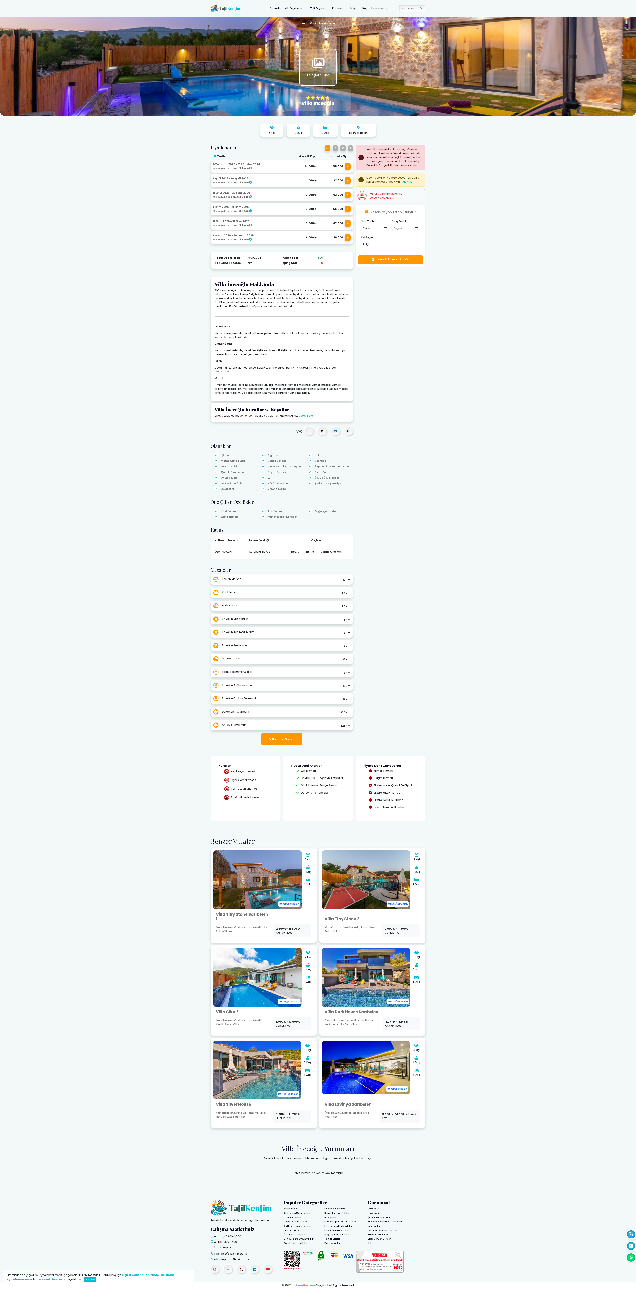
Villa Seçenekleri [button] (294, 8)
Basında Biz (374, 1208)
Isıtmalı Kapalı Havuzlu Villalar (340, 1221)
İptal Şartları (374, 1226)
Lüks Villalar (330, 1217)
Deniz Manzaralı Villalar (336, 1213)
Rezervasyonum (380, 8)
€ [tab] (343, 148)
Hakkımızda (374, 1213)
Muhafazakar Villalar (335, 1208)
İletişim (354, 8)
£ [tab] (350, 148)
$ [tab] (335, 148)
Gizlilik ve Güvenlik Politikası (382, 1230)
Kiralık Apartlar (332, 1243)
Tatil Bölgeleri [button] (318, 8)
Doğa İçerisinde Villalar (336, 1234)
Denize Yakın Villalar (294, 1230)
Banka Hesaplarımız (378, 1234)
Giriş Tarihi (367, 221)
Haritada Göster (282, 739)
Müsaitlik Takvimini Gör (393, 259)
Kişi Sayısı (367, 237)
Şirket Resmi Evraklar (379, 1217)
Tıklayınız (406, 182)
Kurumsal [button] (338, 8)
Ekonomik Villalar (293, 1217)
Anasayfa (275, 8)
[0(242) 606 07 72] (631, 1234)
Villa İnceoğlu (326, 23)
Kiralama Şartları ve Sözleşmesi (385, 1221)
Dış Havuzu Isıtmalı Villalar (297, 1226)
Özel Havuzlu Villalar (294, 1234)
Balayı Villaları (291, 1208)
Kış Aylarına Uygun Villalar (297, 1213)
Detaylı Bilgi (305, 416)
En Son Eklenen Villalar (336, 1230)
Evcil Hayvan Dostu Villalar (338, 1226)
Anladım (90, 1279)
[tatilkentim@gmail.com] (631, 1246)
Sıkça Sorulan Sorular (379, 1238)
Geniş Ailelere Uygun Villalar (299, 1238)
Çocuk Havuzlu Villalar (295, 1243)
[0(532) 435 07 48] (631, 1257)
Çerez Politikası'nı (49, 1279)
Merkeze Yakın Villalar (295, 1221)
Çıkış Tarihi (399, 221)
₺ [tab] (327, 148)
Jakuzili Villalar (332, 1238)
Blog (364, 8)
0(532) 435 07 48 (236, 1254)
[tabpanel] (282, 202)
